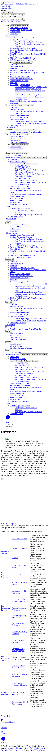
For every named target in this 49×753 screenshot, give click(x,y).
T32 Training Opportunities (20, 85)
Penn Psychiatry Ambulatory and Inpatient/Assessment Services (22, 39)
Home (7, 422)
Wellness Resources (12, 157)
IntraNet (8, 206)
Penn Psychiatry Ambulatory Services (28, 42)
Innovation (18, 213)
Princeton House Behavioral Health (23, 48)
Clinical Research (16, 66)
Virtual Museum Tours (18, 200)
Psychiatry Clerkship (19, 548)
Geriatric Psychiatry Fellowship (19, 617)
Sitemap (4, 728)
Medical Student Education (20, 115)
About (8, 223)
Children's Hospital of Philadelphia (22, 58)
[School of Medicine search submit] (23, 19)
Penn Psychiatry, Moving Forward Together (26, 132)
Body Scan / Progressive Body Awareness (30, 170)
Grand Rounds (15, 147)
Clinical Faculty (15, 140)
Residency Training (17, 109)
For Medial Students (5, 552)
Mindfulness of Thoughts (24, 172)
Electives (15, 558)
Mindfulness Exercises (18, 162)
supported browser (16, 748)
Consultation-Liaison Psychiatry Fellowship (20, 600)
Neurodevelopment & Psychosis (21, 79)
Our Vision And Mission (19, 28)
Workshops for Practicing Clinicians (19, 684)
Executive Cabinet (16, 136)
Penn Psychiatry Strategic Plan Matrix (28, 215)
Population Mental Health (19, 81)
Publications (10, 327)
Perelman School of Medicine (11, 17)
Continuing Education (18, 125)
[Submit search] (23, 14)
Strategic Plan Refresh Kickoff (26, 210)
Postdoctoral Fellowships (19, 117)
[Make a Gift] (7, 417)
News (8, 350)
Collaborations (15, 32)
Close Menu (11, 219)
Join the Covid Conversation (20, 188)
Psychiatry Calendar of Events (21, 151)
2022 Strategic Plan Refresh (20, 208)
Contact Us (14, 34)
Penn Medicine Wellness (19, 204)
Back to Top (5, 716)
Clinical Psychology (17, 119)
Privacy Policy (14, 750)
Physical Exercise (16, 198)
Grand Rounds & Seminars (18, 693)
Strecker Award (15, 155)
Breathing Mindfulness (23, 168)
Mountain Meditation (22, 178)
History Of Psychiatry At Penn (21, 30)
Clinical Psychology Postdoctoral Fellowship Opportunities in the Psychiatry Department (31, 122)
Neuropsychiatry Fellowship (18, 624)
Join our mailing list (8, 722)
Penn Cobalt (14, 160)
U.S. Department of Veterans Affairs (23, 60)
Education (9, 302)
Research (9, 259)
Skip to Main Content (8, 2)
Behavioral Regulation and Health (22, 71)
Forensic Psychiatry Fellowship (19, 609)
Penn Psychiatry (7, 8)
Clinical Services (11, 36)
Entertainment (15, 202)
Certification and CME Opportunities (20, 703)
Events (8, 342)
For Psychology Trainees (5, 658)
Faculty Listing (15, 138)
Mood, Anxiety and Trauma (20, 77)
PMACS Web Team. (37, 750)
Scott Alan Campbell (8, 524)
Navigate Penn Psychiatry (12, 21)
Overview (13, 64)
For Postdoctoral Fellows (5, 608)
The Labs (13, 83)
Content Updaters (16, 217)
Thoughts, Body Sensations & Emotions (29, 174)
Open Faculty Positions (18, 142)
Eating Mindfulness (22, 184)
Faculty (8, 331)
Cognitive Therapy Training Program (18, 650)
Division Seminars (16, 149)
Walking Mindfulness (22, 166)
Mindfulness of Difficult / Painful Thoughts (30, 182)
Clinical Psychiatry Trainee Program (18, 667)
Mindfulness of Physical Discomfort (27, 180)
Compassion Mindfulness (24, 176)
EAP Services (10, 128)
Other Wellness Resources (19, 186)
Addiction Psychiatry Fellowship (19, 583)
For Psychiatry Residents (5, 575)
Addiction (13, 68)
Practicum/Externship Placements (19, 675)
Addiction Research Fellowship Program (29, 95)
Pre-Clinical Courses (19, 539)
